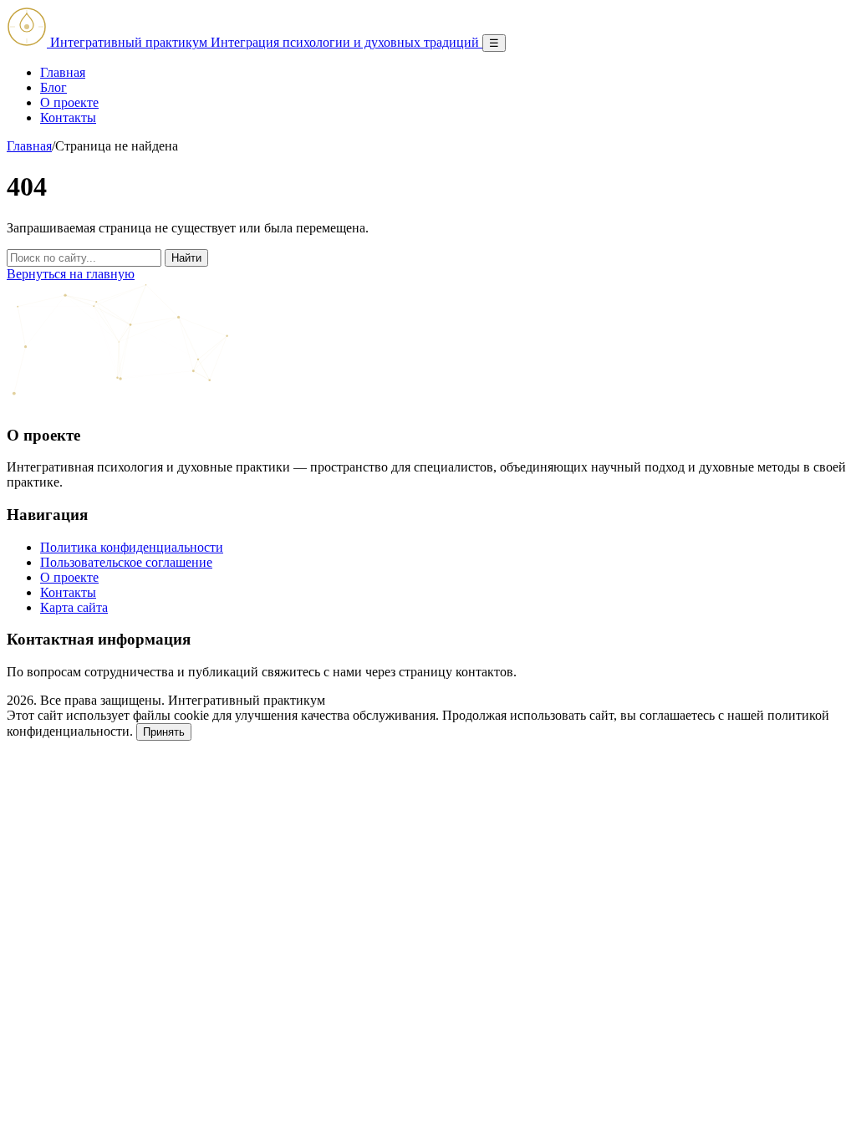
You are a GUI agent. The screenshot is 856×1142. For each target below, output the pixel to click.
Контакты (68, 117)
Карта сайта (74, 607)
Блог (53, 87)
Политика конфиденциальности (131, 547)
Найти (186, 258)
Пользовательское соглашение (126, 562)
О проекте (69, 102)
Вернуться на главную (71, 274)
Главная (62, 72)
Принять (164, 732)
